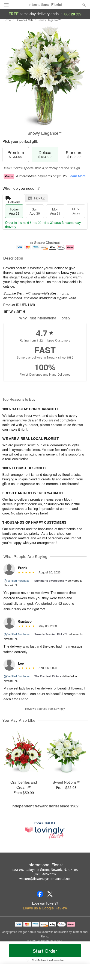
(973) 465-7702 (45, 874)
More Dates (76, 211)
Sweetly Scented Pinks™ (50, 634)
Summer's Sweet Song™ (50, 580)
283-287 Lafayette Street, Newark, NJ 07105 (45, 869)
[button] (80, 953)
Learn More (77, 176)
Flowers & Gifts (24, 20)
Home (7, 20)
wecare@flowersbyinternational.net (45, 878)
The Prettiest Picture (47, 676)
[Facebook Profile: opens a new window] (40, 894)
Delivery (14, 201)
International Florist (45, 4)
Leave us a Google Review (45, 908)
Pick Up (39, 198)
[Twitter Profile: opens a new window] (50, 894)
